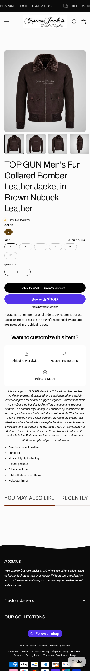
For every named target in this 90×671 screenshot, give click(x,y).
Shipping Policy (60, 651)
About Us (13, 651)
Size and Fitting (40, 651)
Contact (25, 651)
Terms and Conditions (55, 655)
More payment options (45, 307)
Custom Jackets (19, 600)
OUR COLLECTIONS (24, 616)
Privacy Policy (33, 655)
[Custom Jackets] (45, 21)
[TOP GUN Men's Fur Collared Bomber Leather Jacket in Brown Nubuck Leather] (14, 144)
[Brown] (8, 232)
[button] (74, 22)
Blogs (73, 655)
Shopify (66, 645)
